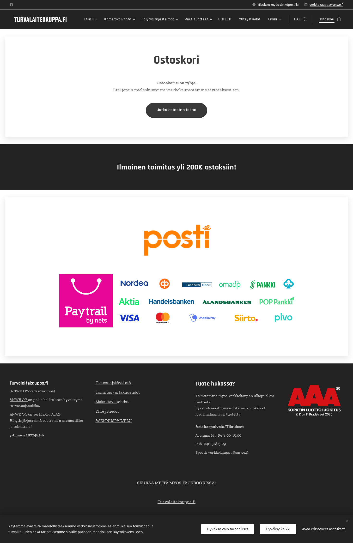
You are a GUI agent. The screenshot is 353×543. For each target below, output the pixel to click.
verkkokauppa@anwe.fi (326, 4)
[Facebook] (11, 5)
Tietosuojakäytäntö (113, 382)
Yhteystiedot (107, 411)
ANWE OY (19, 399)
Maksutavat (106, 401)
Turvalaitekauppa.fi (176, 501)
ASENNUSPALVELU (114, 420)
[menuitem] (91, 19)
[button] (300, 19)
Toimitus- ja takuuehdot (118, 392)
